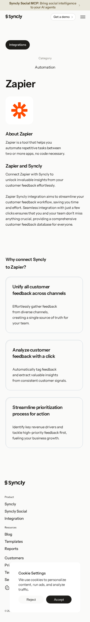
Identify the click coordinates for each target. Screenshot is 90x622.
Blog (8, 534)
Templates (14, 541)
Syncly (10, 504)
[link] (63, 17)
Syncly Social (16, 511)
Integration (14, 518)
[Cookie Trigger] (7, 587)
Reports (11, 548)
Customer (13, 558)
